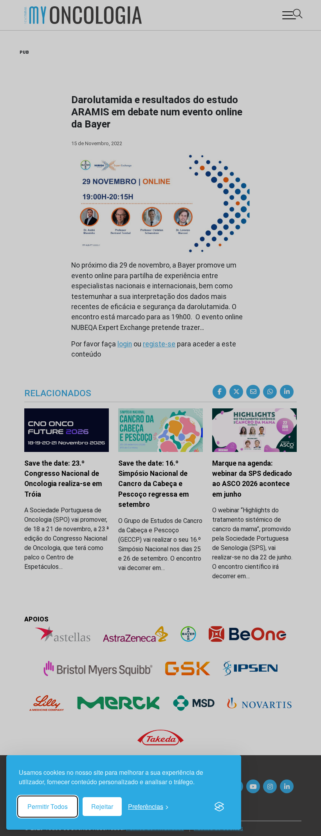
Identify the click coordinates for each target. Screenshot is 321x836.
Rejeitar (102, 806)
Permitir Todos (47, 806)
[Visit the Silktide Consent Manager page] (219, 806)
